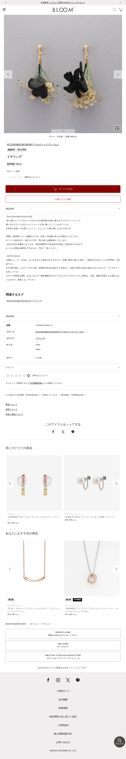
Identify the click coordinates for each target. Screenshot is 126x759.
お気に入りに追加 (63, 199)
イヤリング (40, 338)
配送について (11, 404)
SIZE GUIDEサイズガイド (63, 645)
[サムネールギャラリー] (117, 130)
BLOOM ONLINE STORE (16, 624)
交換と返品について (14, 414)
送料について (11, 409)
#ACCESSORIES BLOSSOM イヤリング (24, 301)
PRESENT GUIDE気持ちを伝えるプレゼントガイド (63, 633)
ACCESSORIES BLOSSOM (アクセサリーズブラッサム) (33, 145)
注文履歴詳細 (36, 383)
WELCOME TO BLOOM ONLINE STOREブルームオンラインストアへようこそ (63, 656)
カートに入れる (65, 189)
